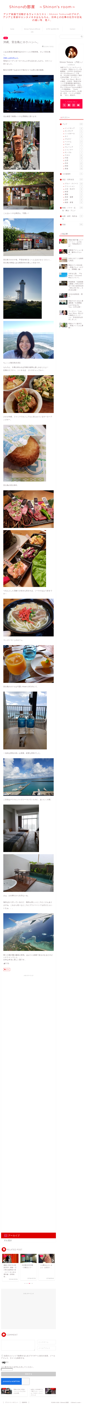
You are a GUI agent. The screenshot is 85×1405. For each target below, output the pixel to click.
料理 (73, 192)
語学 (73, 200)
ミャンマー (73, 150)
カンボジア (73, 131)
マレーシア (73, 147)
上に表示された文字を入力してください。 (18, 1367)
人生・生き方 (73, 189)
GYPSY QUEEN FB (52, 29)
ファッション (73, 186)
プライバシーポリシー (11, 1402)
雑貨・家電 (73, 202)
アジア (72, 124)
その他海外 (72, 174)
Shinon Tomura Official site (32, 29)
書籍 (73, 194)
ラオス (73, 155)
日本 (5, 38)
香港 (73, 168)
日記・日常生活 (72, 179)
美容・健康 (73, 197)
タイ (73, 136)
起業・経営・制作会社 (72, 217)
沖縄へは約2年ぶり (10, 58)
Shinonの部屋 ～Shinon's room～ (42, 6)
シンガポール (73, 133)
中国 (73, 158)
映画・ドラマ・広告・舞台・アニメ (72, 209)
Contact (72, 29)
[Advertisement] (28, 992)
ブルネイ (73, 139)
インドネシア (73, 128)
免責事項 (24, 1402)
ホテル (7, 969)
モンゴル (73, 152)
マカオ (73, 144)
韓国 (73, 166)
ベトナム (73, 142)
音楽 (72, 224)
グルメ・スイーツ (73, 183)
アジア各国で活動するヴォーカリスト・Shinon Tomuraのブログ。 (42, 17)
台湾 (73, 160)
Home (12, 29)
